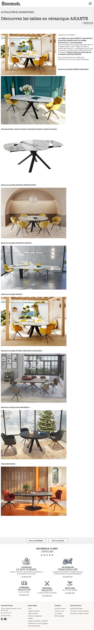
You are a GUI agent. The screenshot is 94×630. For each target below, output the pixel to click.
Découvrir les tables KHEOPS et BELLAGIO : (73, 69)
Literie (30, 608)
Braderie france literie (76, 608)
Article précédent (36, 541)
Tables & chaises (33, 613)
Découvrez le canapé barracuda (79, 613)
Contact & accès (59, 611)
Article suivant (58, 541)
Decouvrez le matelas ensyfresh (79, 611)
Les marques (58, 613)
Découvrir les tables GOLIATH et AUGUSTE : (16, 243)
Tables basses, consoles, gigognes (38, 623)
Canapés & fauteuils (34, 611)
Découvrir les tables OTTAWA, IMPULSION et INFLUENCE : (21, 351)
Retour (88, 23)
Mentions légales (59, 616)
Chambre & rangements (35, 616)
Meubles (30, 618)
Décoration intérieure (34, 626)
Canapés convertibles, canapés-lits (38, 621)
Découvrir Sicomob (60, 608)
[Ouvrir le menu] (90, 3)
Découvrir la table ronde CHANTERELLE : (15, 407)
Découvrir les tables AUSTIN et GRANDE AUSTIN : (18, 185)
